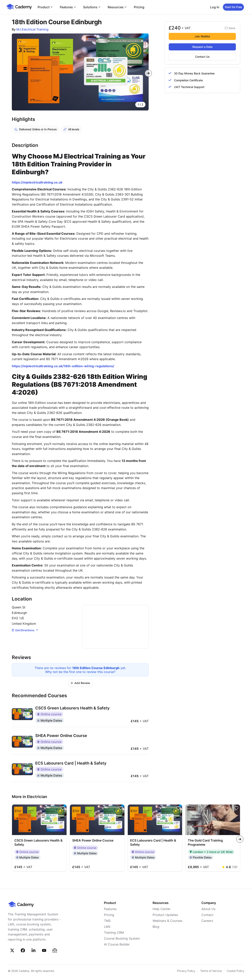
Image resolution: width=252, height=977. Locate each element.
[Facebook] (23, 950)
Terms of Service (211, 970)
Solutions (90, 7)
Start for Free (233, 7)
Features (66, 7)
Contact (207, 915)
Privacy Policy (186, 970)
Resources (116, 7)
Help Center (161, 909)
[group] (80, 71)
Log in (214, 7)
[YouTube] (44, 950)
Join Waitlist (202, 36)
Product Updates (165, 915)
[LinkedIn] (33, 950)
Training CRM (114, 932)
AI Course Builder (117, 944)
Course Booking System (122, 938)
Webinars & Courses (167, 921)
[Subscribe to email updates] (54, 950)
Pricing (139, 7)
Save (232, 28)
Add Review (82, 683)
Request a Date (202, 46)
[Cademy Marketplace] (19, 9)
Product (44, 7)
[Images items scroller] (80, 71)
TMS (107, 921)
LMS (107, 927)
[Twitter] (12, 950)
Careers (207, 921)
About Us (208, 909)
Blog (156, 927)
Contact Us (202, 56)
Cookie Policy (235, 970)
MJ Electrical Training (32, 29)
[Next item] (148, 73)
